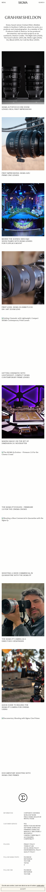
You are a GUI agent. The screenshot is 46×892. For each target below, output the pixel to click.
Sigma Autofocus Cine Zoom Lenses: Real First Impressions (17, 108)
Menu (4, 2)
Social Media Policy (31, 848)
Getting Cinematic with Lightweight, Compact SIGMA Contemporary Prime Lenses (16, 375)
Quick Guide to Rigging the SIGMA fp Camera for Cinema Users (15, 707)
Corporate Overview (32, 813)
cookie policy (40, 885)
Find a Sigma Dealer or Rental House (32, 817)
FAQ (25, 824)
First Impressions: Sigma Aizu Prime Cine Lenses (16, 174)
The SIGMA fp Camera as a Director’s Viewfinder (14, 640)
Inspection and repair (32, 826)
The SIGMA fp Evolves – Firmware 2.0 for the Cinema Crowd (17, 508)
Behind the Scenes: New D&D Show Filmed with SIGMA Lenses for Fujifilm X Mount (17, 241)
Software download (32, 828)
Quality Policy (29, 852)
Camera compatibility (32, 835)
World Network (30, 815)
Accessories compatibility (29, 838)
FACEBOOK (27, 857)
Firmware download (31, 829)
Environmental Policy (32, 850)
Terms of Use (29, 846)
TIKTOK (26, 863)
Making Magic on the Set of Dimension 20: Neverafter (15, 442)
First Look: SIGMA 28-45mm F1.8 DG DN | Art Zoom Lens (17, 308)
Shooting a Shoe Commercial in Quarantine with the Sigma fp (17, 574)
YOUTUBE (27, 861)
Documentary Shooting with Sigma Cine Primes (16, 774)
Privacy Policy (29, 844)
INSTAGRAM (28, 859)
